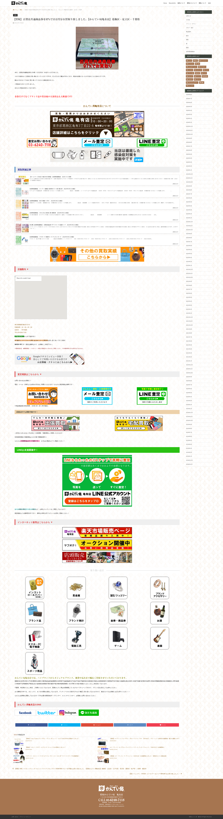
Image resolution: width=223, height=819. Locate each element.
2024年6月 (189, 198)
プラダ (206, 70)
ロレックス (190, 85)
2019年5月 (189, 440)
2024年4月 (189, 205)
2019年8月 (189, 428)
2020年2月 (189, 404)
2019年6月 (189, 436)
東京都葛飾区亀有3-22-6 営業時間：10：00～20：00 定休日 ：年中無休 (23, 327)
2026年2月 (189, 118)
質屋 (187, 47)
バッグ (189, 60)
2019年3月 (189, 448)
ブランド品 (190, 73)
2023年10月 (189, 229)
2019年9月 (189, 424)
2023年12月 (189, 221)
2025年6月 (189, 150)
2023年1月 (189, 265)
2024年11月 (189, 178)
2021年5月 (189, 345)
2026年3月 (189, 114)
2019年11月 (189, 416)
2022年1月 (189, 313)
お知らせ (188, 15)
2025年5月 (189, 154)
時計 (196, 60)
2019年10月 (189, 420)
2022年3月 (189, 305)
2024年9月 (189, 186)
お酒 (198, 63)
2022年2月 (189, 309)
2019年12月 (189, 412)
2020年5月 (189, 392)
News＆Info (172, 3)
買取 (15, 15)
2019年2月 (189, 452)
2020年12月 (189, 364)
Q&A (209, 3)
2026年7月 (189, 98)
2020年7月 (189, 384)
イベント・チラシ (191, 23)
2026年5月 (189, 106)
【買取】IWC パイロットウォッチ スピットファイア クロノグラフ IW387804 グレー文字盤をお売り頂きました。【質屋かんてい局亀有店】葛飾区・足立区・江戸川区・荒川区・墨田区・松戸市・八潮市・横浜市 (80, 768)
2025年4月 (189, 158)
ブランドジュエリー (192, 82)
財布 (198, 73)
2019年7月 (189, 432)
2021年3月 (189, 353)
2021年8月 (189, 333)
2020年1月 (189, 408)
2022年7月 (189, 289)
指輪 (202, 82)
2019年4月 (189, 444)
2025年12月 (189, 126)
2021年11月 (189, 321)
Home (165, 3)
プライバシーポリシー (25, 816)
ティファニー (204, 60)
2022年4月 (189, 301)
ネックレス (190, 63)
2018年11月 (189, 464)
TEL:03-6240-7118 (20, 332)
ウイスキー (202, 66)
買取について (202, 3)
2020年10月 (189, 372)
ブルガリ (190, 79)
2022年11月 (189, 273)
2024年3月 (189, 209)
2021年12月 (189, 317)
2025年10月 (189, 134)
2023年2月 (189, 261)
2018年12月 (189, 460)
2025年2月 (189, 166)
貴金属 (205, 76)
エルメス (190, 76)
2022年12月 (189, 269)
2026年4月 (189, 110)
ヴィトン (198, 76)
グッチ (204, 73)
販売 (187, 35)
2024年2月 (189, 213)
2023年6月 (189, 245)
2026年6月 (189, 102)
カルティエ (198, 70)
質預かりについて (192, 3)
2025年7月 (189, 146)
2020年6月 (189, 388)
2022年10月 (189, 277)
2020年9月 (189, 376)
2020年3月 (189, 400)
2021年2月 (189, 357)
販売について (181, 3)
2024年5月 (189, 201)
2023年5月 (189, 249)
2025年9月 (189, 138)
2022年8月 (189, 285)
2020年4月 (189, 396)
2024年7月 (189, 194)
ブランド (198, 79)
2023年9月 (189, 233)
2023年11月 (189, 225)
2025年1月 (189, 170)
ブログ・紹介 (189, 27)
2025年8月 (189, 142)
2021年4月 (189, 349)
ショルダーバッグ (192, 66)
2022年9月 (189, 281)
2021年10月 (189, 325)
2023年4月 (189, 253)
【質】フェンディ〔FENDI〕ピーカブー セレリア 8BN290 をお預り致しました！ (154, 773)
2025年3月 (189, 162)
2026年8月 (189, 94)
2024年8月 (189, 190)
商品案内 (188, 31)
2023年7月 (189, 241)
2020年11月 (189, 368)
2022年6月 (189, 293)
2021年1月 (189, 361)
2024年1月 (189, 217)
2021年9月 (189, 329)
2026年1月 (189, 122)
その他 (188, 19)
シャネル (190, 70)
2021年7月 (189, 337)
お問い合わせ (15, 816)
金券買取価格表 (190, 51)
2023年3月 (189, 257)
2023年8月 (189, 237)
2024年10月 (189, 182)
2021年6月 (189, 341)
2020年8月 (189, 380)
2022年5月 (189, 297)
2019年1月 (189, 456)
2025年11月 (189, 130)
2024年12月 (189, 174)
